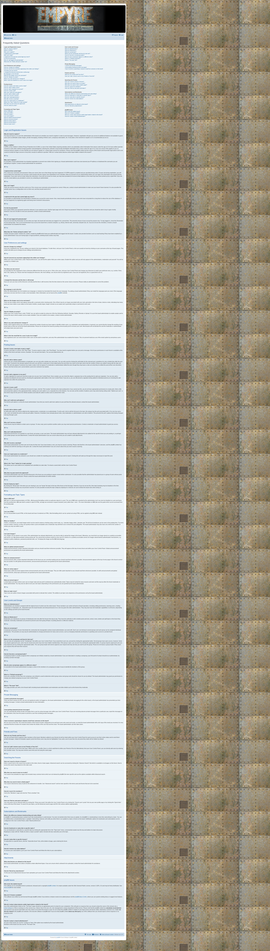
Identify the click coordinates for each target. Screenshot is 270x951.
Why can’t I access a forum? (11, 95)
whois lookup (8, 908)
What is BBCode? (8, 111)
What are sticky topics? (10, 120)
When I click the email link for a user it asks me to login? (18, 80)
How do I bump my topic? (10, 105)
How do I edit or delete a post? (12, 87)
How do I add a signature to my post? (13, 89)
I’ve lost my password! (10, 58)
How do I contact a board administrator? (75, 116)
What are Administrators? (71, 48)
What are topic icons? (9, 124)
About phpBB (8, 887)
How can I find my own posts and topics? (75, 88)
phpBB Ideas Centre (81, 897)
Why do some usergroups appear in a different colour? (79, 56)
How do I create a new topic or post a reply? (15, 85)
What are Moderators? (70, 50)
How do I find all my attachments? (73, 105)
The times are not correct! (10, 70)
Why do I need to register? (11, 48)
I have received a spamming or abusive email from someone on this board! (84, 68)
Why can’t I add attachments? (11, 97)
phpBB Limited (51, 885)
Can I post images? (9, 115)
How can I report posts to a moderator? (14, 100)
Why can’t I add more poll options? (13, 92)
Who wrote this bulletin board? (72, 111)
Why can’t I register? (9, 52)
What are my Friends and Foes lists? (74, 74)
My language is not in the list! (11, 73)
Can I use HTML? (8, 112)
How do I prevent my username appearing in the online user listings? (21, 68)
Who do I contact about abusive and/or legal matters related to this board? (84, 114)
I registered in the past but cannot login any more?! (17, 56)
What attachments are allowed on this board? (76, 104)
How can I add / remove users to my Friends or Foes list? (79, 76)
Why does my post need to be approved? (14, 103)
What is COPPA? (8, 50)
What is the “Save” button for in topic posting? (15, 102)
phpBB (59, 293)
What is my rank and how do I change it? (14, 78)
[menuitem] (14, 35)
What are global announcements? (12, 117)
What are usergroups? (70, 52)
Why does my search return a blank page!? (76, 85)
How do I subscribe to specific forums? (75, 97)
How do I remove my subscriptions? (74, 98)
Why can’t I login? (8, 55)
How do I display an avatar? (11, 77)
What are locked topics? (10, 122)
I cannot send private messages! (73, 65)
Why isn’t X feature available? (72, 113)
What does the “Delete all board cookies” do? (15, 61)
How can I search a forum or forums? (74, 81)
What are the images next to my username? (15, 75)
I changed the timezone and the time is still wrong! (16, 72)
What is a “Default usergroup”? (73, 58)
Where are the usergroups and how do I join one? (77, 53)
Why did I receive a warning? (11, 98)
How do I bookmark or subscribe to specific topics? (78, 95)
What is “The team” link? (71, 60)
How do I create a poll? (10, 90)
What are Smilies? (8, 114)
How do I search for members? (73, 86)
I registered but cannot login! (11, 53)
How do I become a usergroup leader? (74, 55)
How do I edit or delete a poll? (11, 94)
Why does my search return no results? (75, 83)
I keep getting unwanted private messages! (76, 67)
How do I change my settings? (12, 67)
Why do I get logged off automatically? (13, 60)
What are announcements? (11, 119)
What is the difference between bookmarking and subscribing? (81, 93)
